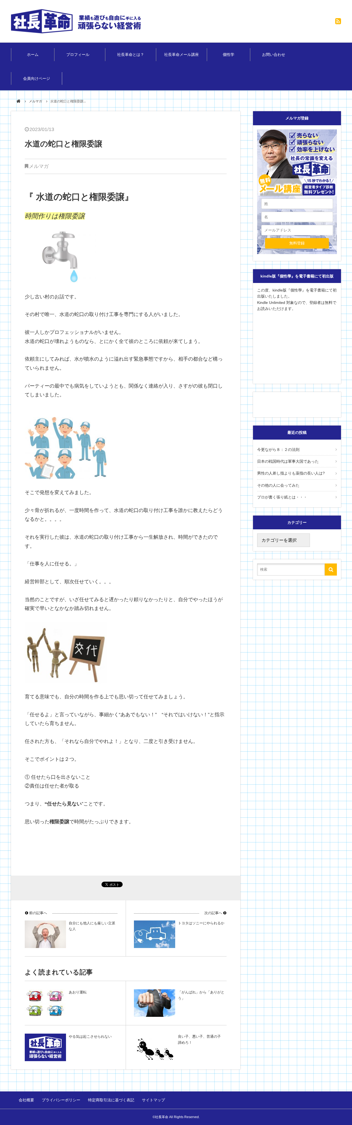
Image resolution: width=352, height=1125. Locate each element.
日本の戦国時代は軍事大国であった (288, 461)
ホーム (32, 54)
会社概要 (26, 1100)
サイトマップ (153, 1100)
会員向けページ (36, 78)
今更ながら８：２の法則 (278, 449)
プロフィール (80, 54)
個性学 (228, 54)
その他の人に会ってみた (278, 485)
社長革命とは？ (130, 54)
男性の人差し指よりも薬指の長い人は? (291, 473)
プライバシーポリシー (61, 1100)
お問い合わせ (273, 54)
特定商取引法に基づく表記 (111, 1100)
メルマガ (35, 101)
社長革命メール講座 (181, 54)
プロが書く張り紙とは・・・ (282, 497)
